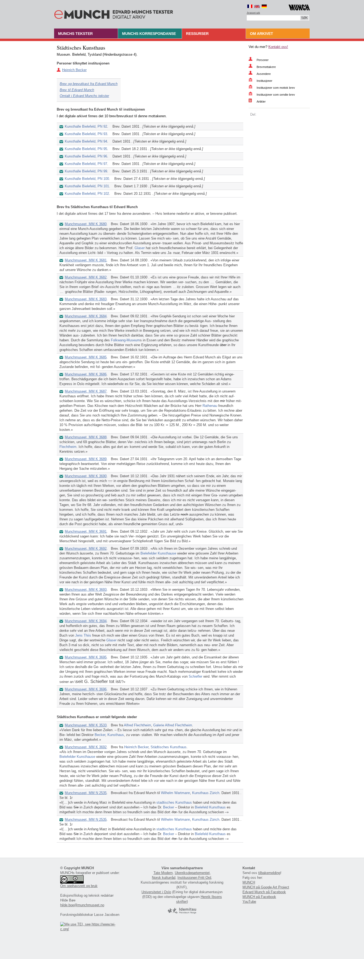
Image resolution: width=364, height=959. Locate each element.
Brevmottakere (266, 66)
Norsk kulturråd (163, 878)
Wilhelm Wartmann (175, 793)
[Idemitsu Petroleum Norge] (182, 913)
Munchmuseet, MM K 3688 (86, 437)
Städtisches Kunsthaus (169, 747)
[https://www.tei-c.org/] (91, 929)
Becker (100, 735)
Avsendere (264, 73)
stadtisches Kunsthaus (174, 802)
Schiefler (195, 676)
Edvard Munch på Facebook (264, 892)
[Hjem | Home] (113, 13)
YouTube (249, 902)
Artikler (261, 101)
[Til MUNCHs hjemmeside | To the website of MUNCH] (299, 6)
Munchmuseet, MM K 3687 (86, 391)
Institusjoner (264, 80)
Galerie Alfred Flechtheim (172, 725)
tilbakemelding (269, 873)
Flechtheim (67, 447)
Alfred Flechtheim (137, 725)
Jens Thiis (83, 635)
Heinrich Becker (74, 70)
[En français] (249, 6)
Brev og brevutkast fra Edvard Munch (89, 84)
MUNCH (248, 882)
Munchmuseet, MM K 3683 (86, 299)
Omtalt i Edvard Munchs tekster (84, 96)
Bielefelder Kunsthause (158, 553)
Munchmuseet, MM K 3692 (86, 549)
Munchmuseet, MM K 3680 (86, 224)
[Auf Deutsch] (264, 6)
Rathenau (210, 406)
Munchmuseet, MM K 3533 (86, 725)
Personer (263, 60)
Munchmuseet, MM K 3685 (86, 357)
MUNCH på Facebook (259, 897)
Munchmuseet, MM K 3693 (86, 590)
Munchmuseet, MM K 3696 (86, 689)
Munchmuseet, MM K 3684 (86, 316)
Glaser (140, 248)
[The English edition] (257, 6)
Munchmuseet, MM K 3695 (86, 657)
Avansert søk (253, 12)
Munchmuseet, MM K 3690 (86, 476)
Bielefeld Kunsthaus (210, 807)
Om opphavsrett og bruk (79, 886)
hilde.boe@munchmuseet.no (82, 905)
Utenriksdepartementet (192, 873)
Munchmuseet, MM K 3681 (86, 260)
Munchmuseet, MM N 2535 (86, 793)
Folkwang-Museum (125, 340)
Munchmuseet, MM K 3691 (86, 531)
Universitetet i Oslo (156, 892)
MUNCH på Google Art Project (265, 887)
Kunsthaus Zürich (205, 793)
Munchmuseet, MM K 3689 (86, 459)
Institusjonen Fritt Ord (194, 878)
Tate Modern (163, 873)
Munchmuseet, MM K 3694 (86, 621)
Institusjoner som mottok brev (276, 87)
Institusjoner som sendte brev (276, 94)
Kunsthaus (115, 735)
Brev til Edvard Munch (77, 90)
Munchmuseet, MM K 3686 (86, 374)
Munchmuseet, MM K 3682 (86, 277)
